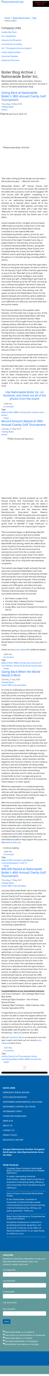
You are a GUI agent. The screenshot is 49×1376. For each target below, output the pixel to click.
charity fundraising (21, 665)
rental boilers (37, 665)
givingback (28, 860)
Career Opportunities (11, 52)
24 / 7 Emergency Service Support (16, 48)
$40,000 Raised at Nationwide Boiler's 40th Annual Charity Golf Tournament (23, 872)
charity (23, 412)
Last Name (9, 1280)
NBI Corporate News (17, 685)
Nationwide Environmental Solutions (22, 1102)
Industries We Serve (10, 60)
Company (8, 1291)
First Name (9, 1270)
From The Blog (10, 1165)
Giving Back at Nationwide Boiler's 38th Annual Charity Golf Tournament (23, 96)
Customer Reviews (9, 56)
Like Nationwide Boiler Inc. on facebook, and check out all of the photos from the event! (24, 395)
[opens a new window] (18, 1332)
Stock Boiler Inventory (15, 1097)
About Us (7, 1125)
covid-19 (23, 863)
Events (4, 109)
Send (6, 1321)
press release (21, 649)
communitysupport (10, 863)
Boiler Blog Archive (13, 1139)
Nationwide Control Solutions (19, 1106)
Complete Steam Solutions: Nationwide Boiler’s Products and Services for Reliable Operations (25, 1170)
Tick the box (9, 1302)
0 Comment (8, 406)
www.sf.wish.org (12, 842)
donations (18, 860)
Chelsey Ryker (7, 107)
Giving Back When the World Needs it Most (20, 673)
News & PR (8, 1121)
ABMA (16, 412)
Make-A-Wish (7, 412)
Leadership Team (9, 32)
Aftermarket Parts (12, 1111)
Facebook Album (16, 1037)
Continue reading (11, 848)
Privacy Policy (10, 1135)
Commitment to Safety (11, 44)
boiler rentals (32, 412)
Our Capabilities (8, 36)
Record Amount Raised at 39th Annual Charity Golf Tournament (23, 423)
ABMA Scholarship (22, 663)
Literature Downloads (14, 1116)
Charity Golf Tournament (19, 1056)
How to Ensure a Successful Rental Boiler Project (25, 1194)
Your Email (9, 1309)
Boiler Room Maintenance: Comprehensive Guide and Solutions (26, 1217)
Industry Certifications (11, 40)
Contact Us (8, 1130)
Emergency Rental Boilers (16, 1092)
